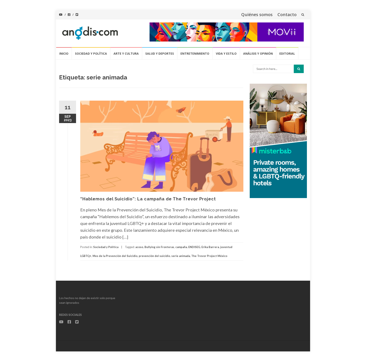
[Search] (299, 69)
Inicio (63, 53)
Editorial (287, 53)
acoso (139, 247)
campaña (181, 247)
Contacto (287, 14)
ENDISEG (194, 247)
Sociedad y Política (91, 53)
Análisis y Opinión (258, 53)
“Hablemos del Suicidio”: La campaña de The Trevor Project (148, 198)
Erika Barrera (210, 247)
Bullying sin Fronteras (159, 247)
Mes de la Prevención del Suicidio (115, 256)
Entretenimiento (194, 53)
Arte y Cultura (126, 53)
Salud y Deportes (159, 53)
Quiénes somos (257, 14)
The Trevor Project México (209, 256)
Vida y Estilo (226, 53)
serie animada (180, 256)
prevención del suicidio (154, 256)
